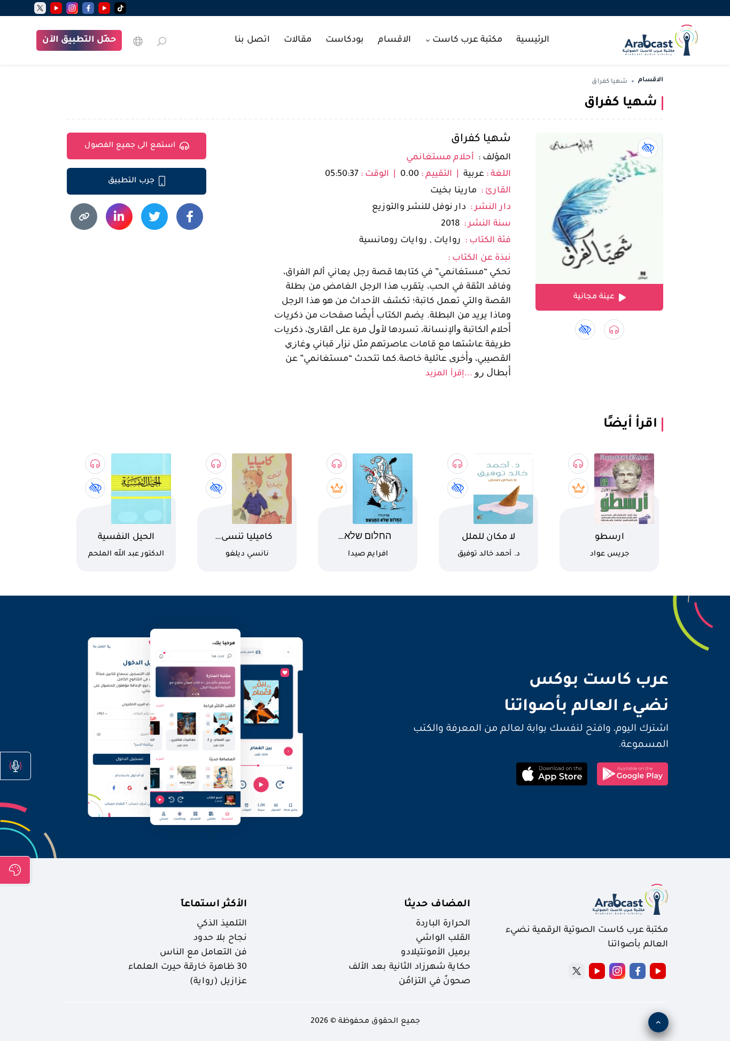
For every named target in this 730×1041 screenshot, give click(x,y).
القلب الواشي (443, 938)
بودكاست (344, 40)
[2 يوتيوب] (56, 8)
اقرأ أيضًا (630, 424)
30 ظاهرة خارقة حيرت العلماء (187, 967)
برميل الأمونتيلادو (435, 953)
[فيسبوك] (88, 8)
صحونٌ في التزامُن (434, 981)
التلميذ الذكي (222, 924)
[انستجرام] (72, 8)
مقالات (298, 40)
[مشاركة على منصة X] (154, 216)
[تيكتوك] (120, 8)
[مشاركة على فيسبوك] (189, 216)
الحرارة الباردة (443, 924)
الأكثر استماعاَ (214, 904)
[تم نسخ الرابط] (84, 216)
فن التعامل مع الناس (203, 953)
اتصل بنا (252, 40)
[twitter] (40, 8)
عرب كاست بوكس (520, 681)
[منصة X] (576, 971)
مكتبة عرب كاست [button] (466, 40)
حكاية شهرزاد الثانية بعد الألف (409, 967)
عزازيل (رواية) (218, 981)
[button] (15, 766)
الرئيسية (532, 40)
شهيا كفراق (481, 139)
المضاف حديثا (437, 904)
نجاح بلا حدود (220, 938)
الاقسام (394, 40)
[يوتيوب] (104, 8)
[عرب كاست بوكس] (660, 39)
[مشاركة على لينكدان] (119, 216)
